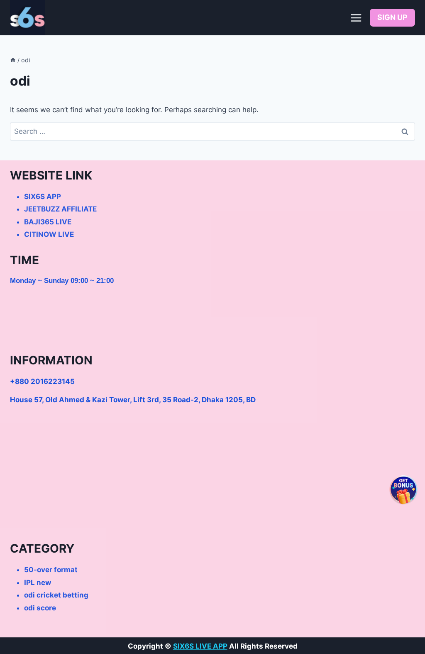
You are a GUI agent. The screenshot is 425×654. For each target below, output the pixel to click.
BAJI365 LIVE (47, 222)
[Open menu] (356, 17)
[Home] (13, 60)
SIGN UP (392, 17)
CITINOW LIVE (49, 234)
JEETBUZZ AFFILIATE (60, 209)
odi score (40, 608)
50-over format (51, 569)
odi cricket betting (56, 595)
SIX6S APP (42, 196)
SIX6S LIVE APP (200, 646)
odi (25, 60)
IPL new (37, 582)
